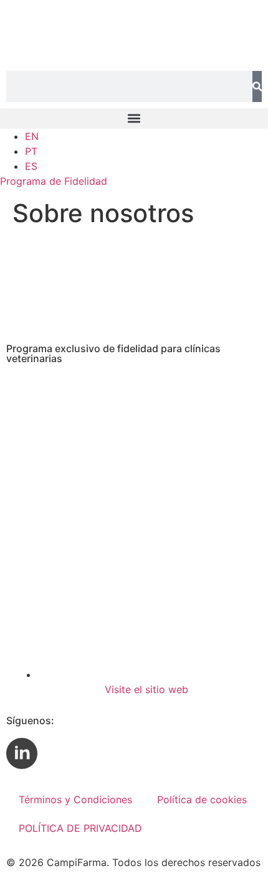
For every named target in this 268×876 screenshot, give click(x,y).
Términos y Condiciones (75, 799)
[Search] (257, 86)
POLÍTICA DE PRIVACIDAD (80, 828)
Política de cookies (202, 799)
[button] (134, 118)
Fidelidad (53, 181)
